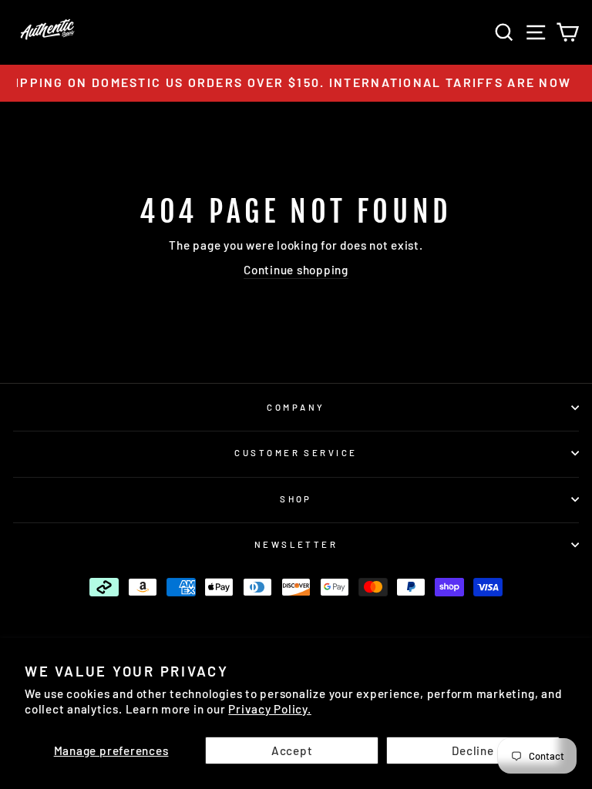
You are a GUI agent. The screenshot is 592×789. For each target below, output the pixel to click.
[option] (296, 83)
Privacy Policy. (269, 709)
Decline (472, 750)
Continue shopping (296, 270)
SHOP (296, 499)
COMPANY (296, 407)
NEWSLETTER (296, 544)
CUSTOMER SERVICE (295, 453)
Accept (292, 750)
